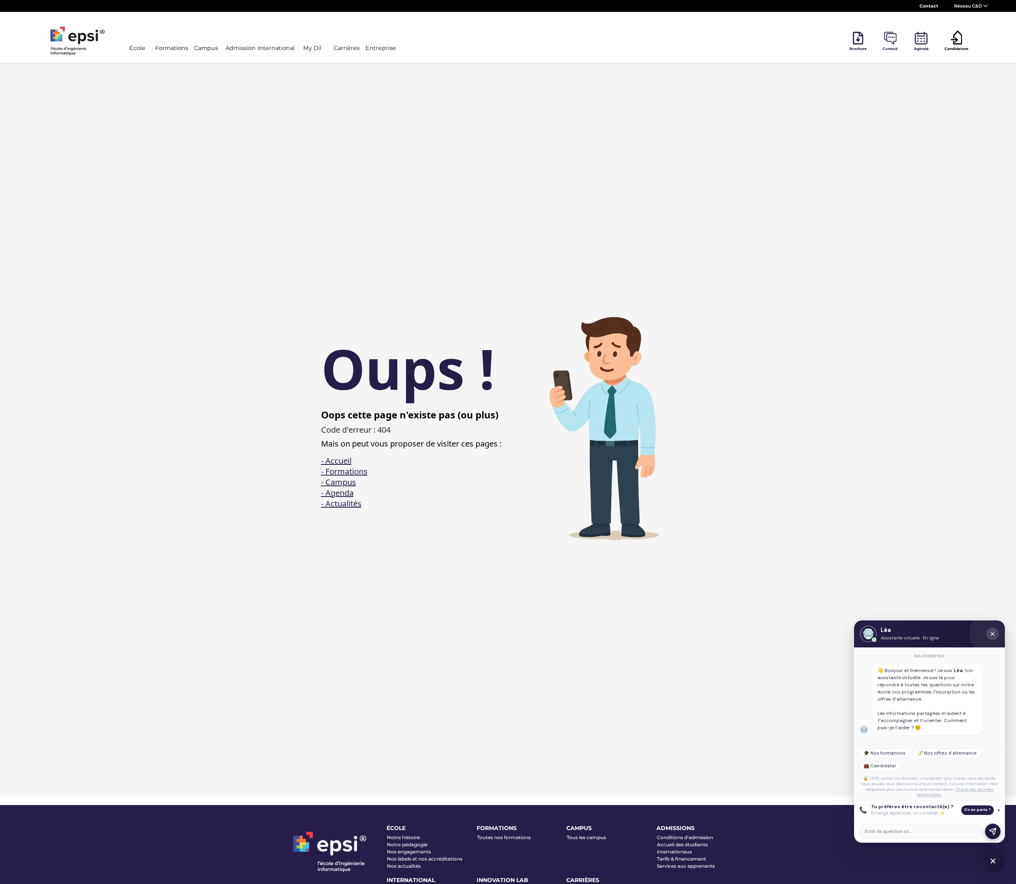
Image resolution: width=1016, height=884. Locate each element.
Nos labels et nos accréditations (424, 859)
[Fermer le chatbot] (992, 634)
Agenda (921, 48)
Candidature (956, 48)
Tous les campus (586, 837)
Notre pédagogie (407, 844)
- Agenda (337, 492)
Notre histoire (403, 837)
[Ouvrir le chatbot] (993, 861)
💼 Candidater (880, 766)
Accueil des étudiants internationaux (682, 848)
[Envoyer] (993, 831)
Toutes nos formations (504, 837)
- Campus (338, 482)
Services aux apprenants (686, 866)
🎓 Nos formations (884, 753)
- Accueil (336, 460)
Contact (929, 6)
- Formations (344, 471)
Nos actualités (404, 866)
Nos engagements (409, 852)
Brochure (858, 48)
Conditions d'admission (685, 837)
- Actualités (341, 503)
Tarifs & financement (681, 859)
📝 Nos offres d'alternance (947, 753)
